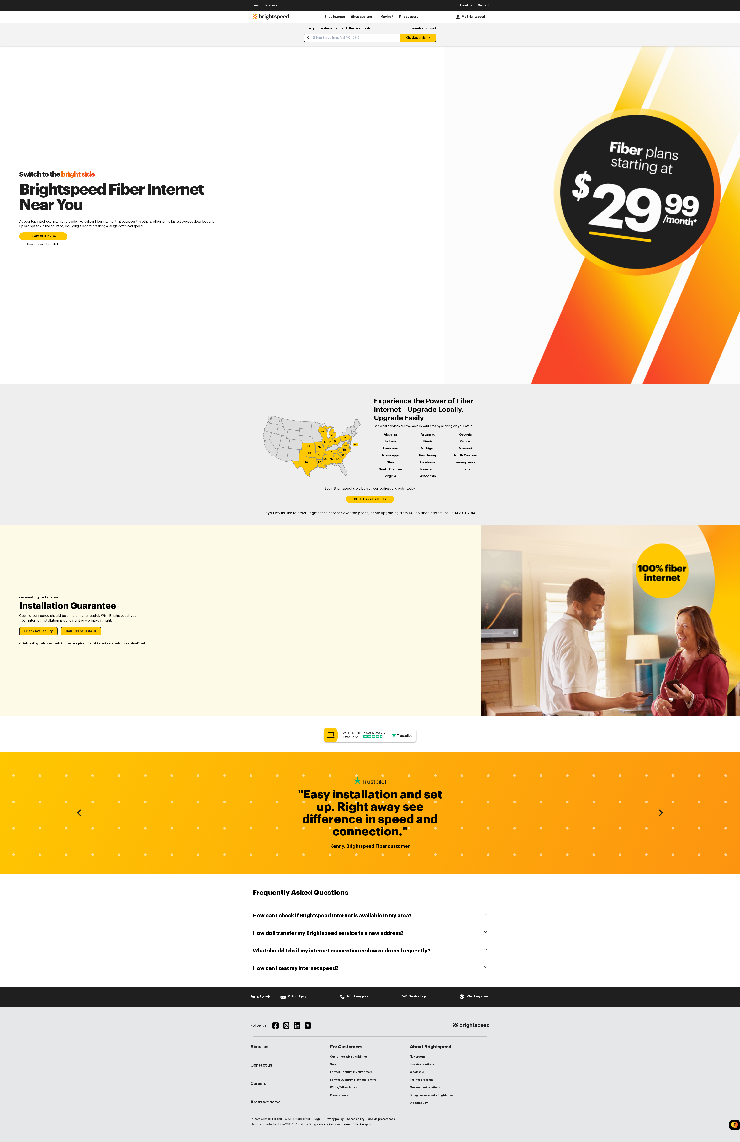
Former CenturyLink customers (351, 1072)
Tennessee (427, 469)
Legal (317, 1119)
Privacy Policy (327, 1124)
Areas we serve (266, 1102)
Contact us (261, 1065)
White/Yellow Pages (343, 1087)
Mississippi (390, 455)
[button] (335, 17)
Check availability (418, 37)
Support (336, 1064)
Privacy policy (334, 1119)
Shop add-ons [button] (361, 16)
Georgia (465, 434)
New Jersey (427, 455)
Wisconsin (428, 476)
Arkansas (428, 434)
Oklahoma (427, 462)
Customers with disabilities (348, 1056)
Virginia (390, 476)
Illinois (428, 441)
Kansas (465, 441)
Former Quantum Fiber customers (353, 1079)
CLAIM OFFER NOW (43, 236)
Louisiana (390, 448)
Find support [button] (408, 16)
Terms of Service (353, 1124)
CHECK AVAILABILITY (370, 499)
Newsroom (417, 1056)
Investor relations (422, 1064)
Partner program (421, 1079)
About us (259, 1047)
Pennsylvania (465, 462)
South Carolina (390, 469)
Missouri (465, 448)
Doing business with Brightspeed (432, 1095)
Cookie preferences (381, 1119)
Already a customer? (424, 28)
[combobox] (352, 38)
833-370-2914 (463, 513)
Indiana (390, 441)
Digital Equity (419, 1103)
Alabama (390, 434)
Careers (258, 1083)
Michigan (428, 448)
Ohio (390, 462)
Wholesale (417, 1072)
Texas (465, 469)
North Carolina (465, 455)
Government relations (425, 1087)
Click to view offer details (43, 244)
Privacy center (340, 1095)
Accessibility (355, 1119)
